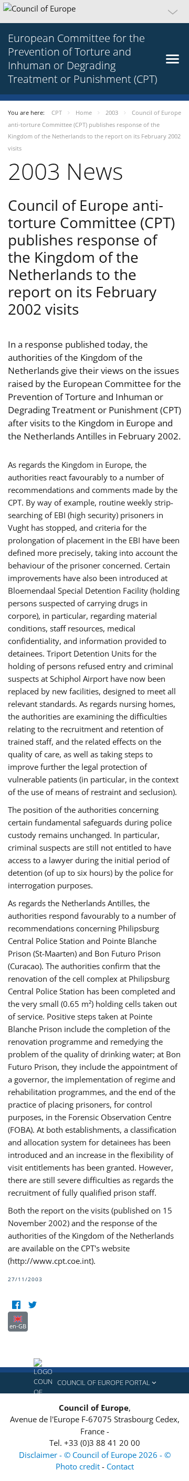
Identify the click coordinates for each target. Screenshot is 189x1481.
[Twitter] (32, 1305)
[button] (94, 11)
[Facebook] (16, 1305)
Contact (120, 1466)
